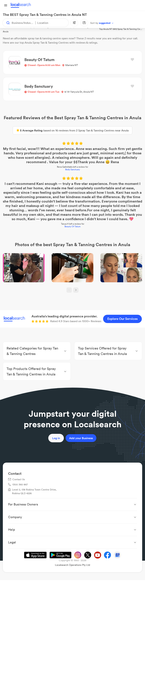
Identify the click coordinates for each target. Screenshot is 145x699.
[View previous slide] (69, 290)
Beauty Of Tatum (72, 226)
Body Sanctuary (72, 169)
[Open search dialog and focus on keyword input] (6, 23)
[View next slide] (76, 290)
